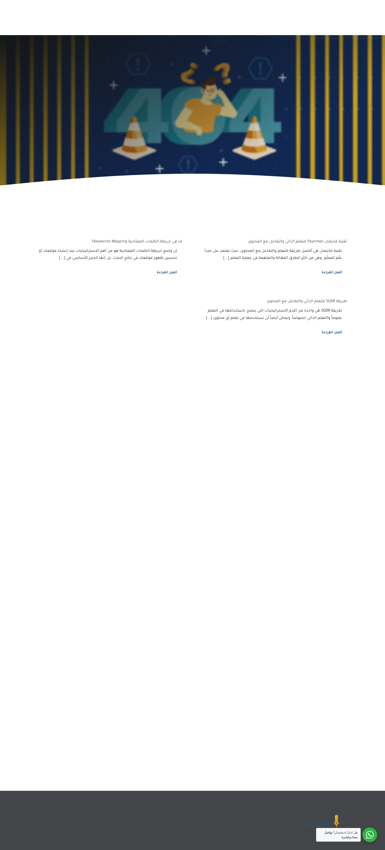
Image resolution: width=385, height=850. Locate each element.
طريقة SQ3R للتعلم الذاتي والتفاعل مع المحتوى (307, 301)
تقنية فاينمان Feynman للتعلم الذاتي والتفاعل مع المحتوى (297, 242)
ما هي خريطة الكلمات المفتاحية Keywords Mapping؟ (137, 242)
